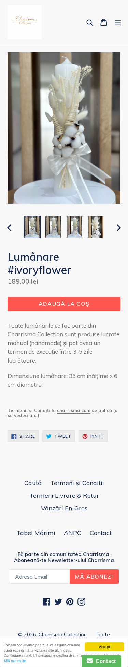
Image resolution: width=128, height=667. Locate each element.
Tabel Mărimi (35, 533)
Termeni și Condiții (77, 483)
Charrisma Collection (63, 634)
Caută (33, 483)
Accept (104, 646)
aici (33, 415)
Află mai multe (15, 660)
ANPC (72, 533)
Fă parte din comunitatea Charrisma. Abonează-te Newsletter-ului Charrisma (64, 557)
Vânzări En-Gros (64, 508)
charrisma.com (73, 410)
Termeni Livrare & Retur (64, 495)
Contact (101, 533)
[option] (32, 227)
